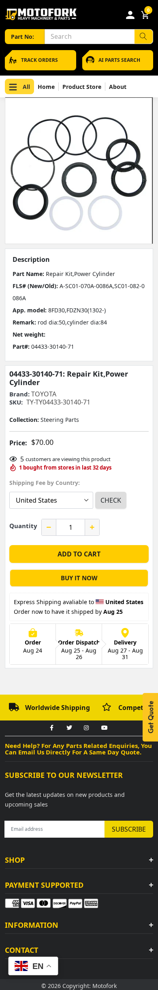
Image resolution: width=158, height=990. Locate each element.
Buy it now (79, 578)
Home (46, 87)
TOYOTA (43, 394)
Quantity (23, 526)
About (117, 87)
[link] (51, 728)
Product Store (81, 87)
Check (110, 500)
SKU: (16, 402)
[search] (144, 36)
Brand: (19, 394)
